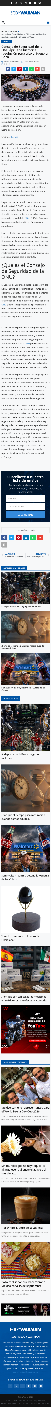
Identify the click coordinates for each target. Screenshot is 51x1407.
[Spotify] (40, 3)
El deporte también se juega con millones (21, 606)
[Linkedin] (30, 3)
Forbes (14, 136)
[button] (48, 22)
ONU (27, 218)
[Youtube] (35, 3)
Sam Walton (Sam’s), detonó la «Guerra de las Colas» (23, 688)
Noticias (13, 31)
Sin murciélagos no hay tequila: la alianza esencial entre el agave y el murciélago (23, 1169)
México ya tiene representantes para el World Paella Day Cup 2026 (25, 1109)
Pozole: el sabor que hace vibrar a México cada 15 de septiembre (23, 1284)
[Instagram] (26, 3)
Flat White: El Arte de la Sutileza (22, 1228)
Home (4, 31)
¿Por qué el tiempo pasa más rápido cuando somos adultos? (22, 647)
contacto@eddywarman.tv (25, 1372)
